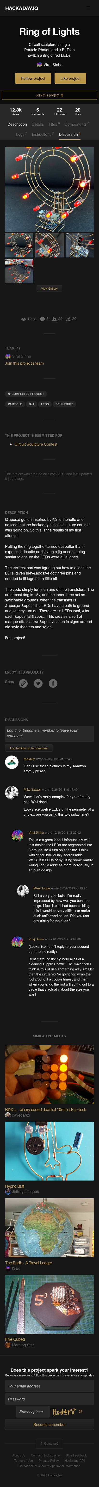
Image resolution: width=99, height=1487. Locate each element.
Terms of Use (23, 1460)
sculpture (64, 404)
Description (17, 124)
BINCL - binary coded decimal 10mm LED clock (45, 1109)
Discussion (69, 134)
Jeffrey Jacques (25, 1191)
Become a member (17, 1375)
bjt (31, 404)
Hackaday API (75, 1460)
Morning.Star (23, 1345)
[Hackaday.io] (21, 8)
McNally (29, 758)
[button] (88, 8)
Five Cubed (15, 1339)
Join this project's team (24, 363)
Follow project (33, 78)
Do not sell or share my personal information (49, 1466)
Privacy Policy (49, 1460)
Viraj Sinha (52, 64)
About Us (18, 1455)
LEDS (45, 404)
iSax (16, 1268)
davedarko (21, 1115)
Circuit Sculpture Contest (36, 444)
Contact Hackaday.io (45, 1455)
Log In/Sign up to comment (29, 748)
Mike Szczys (32, 789)
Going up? (50, 1443)
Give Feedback (76, 1455)
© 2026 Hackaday (49, 1475)
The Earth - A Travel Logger (28, 1262)
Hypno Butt (14, 1186)
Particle (15, 404)
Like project (70, 78)
